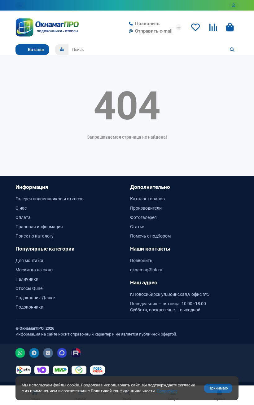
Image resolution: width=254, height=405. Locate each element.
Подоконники (29, 307)
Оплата (23, 217)
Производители (146, 208)
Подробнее (167, 391)
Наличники (26, 279)
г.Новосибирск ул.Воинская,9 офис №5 (169, 294)
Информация (31, 187)
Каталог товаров (147, 198)
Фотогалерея (143, 217)
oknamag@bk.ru (146, 269)
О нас (21, 208)
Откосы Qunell (29, 288)
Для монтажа (29, 260)
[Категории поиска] (61, 49)
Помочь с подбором (150, 236)
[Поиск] (232, 50)
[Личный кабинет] (234, 5)
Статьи (137, 226)
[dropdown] (20, 5)
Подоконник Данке (35, 297)
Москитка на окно (34, 269)
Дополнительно (150, 187)
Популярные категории (45, 249)
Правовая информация (39, 226)
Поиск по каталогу (34, 236)
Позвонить (147, 23)
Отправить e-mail (154, 31)
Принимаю (218, 388)
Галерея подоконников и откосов (49, 198)
